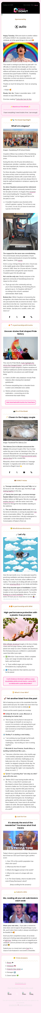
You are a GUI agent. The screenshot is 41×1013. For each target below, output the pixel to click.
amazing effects (15, 584)
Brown (9, 962)
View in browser (26, 4)
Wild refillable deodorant (11, 644)
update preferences (25, 1005)
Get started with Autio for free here (20, 402)
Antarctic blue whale (14, 969)
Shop (32, 4)
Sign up (36, 4)
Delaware (10, 966)
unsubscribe (13, 1005)
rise (35, 512)
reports (20, 260)
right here (8, 940)
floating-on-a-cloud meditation (13, 594)
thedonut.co (20, 983)
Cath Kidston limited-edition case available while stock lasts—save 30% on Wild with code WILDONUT (20, 681)
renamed (32, 192)
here (27, 948)
